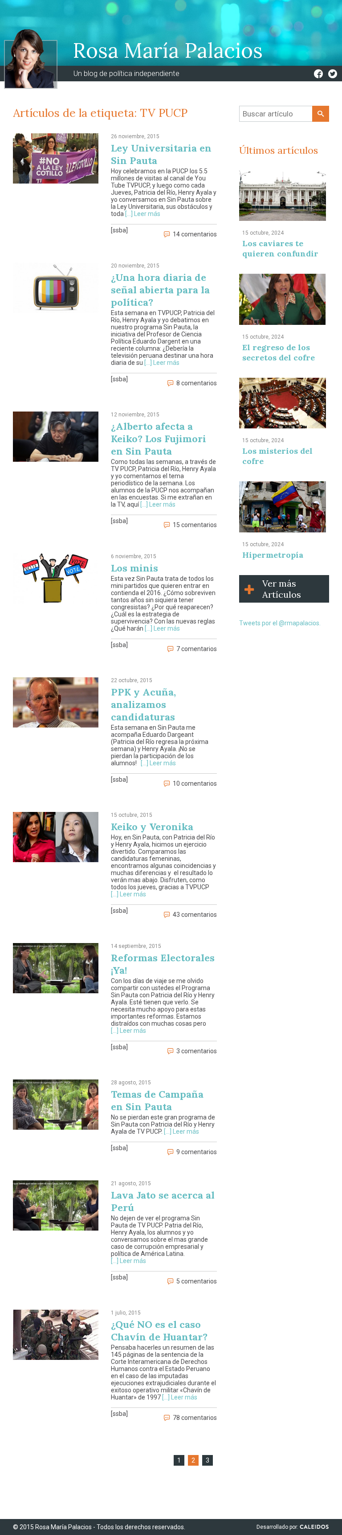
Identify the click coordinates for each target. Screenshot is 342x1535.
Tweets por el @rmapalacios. (280, 623)
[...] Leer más (142, 213)
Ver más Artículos (281, 589)
